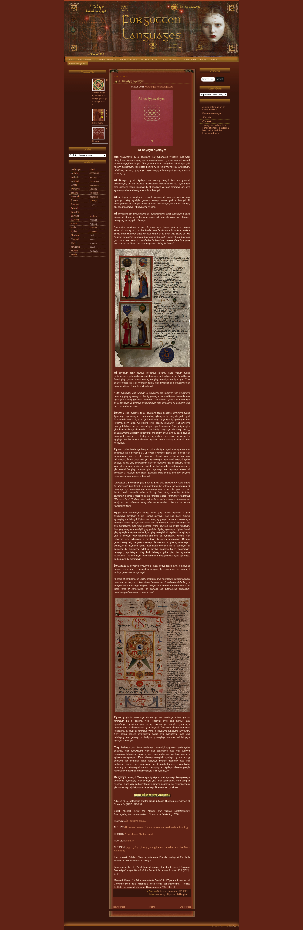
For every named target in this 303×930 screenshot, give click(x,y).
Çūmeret (206, 121)
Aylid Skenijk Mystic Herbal (139, 834)
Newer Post (119, 907)
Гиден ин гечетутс (211, 113)
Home (152, 907)
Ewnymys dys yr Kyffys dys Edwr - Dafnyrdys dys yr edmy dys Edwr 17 (99, 92)
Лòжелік (206, 117)
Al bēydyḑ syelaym (131, 81)
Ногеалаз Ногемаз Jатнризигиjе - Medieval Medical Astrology (156, 827)
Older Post (185, 907)
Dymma (171, 894)
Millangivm (182, 894)
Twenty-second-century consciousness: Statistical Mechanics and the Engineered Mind (215, 129)
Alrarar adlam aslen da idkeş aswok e (213, 108)
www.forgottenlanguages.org (159, 87)
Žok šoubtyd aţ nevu (135, 821)
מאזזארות (129, 841)
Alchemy (161, 894)
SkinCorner (234, 926)
